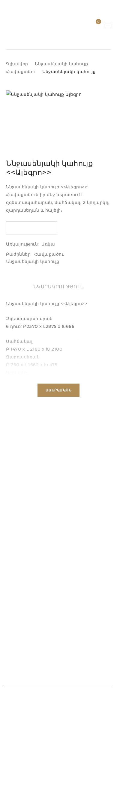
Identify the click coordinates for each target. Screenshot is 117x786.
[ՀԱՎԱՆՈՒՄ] (31, 227)
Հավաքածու (21, 71)
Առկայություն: (22, 244)
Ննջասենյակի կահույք (61, 63)
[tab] (58, 286)
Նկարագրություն (58, 287)
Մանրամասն (59, 390)
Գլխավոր (17, 63)
